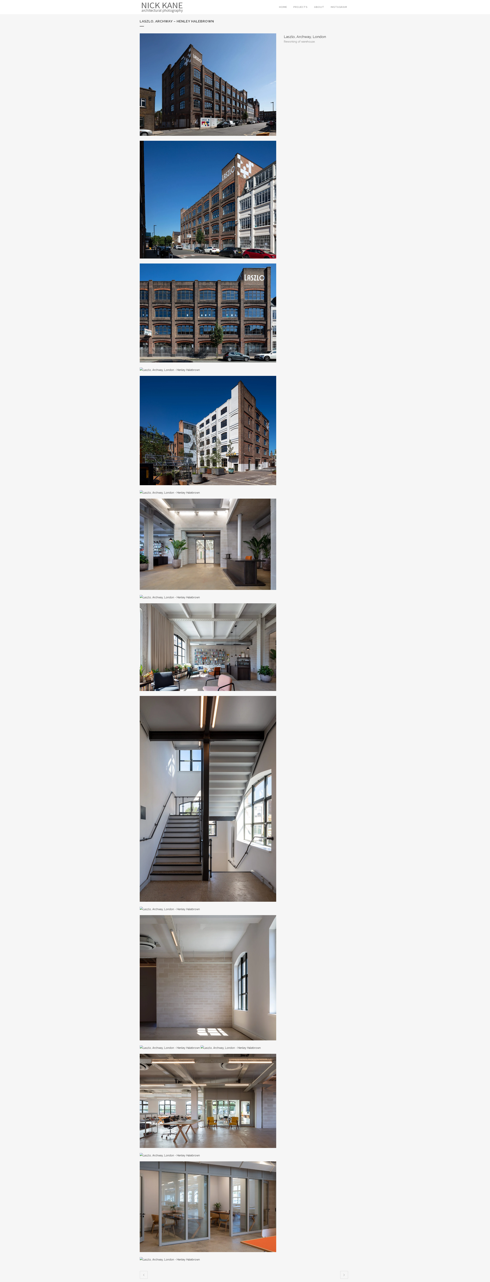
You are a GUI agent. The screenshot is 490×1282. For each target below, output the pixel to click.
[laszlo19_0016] (170, 909)
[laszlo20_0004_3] (208, 1042)
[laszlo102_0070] (208, 1150)
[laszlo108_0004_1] (208, 1254)
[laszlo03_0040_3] (208, 364)
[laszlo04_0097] (170, 369)
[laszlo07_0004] (170, 492)
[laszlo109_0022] (170, 1259)
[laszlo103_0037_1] (170, 1155)
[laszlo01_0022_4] (208, 138)
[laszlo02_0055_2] (208, 261)
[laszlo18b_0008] (208, 904)
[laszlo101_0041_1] (231, 1047)
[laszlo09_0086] (170, 597)
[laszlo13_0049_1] (208, 693)
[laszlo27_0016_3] (170, 1047)
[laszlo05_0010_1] (208, 487)
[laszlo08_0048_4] (208, 592)
